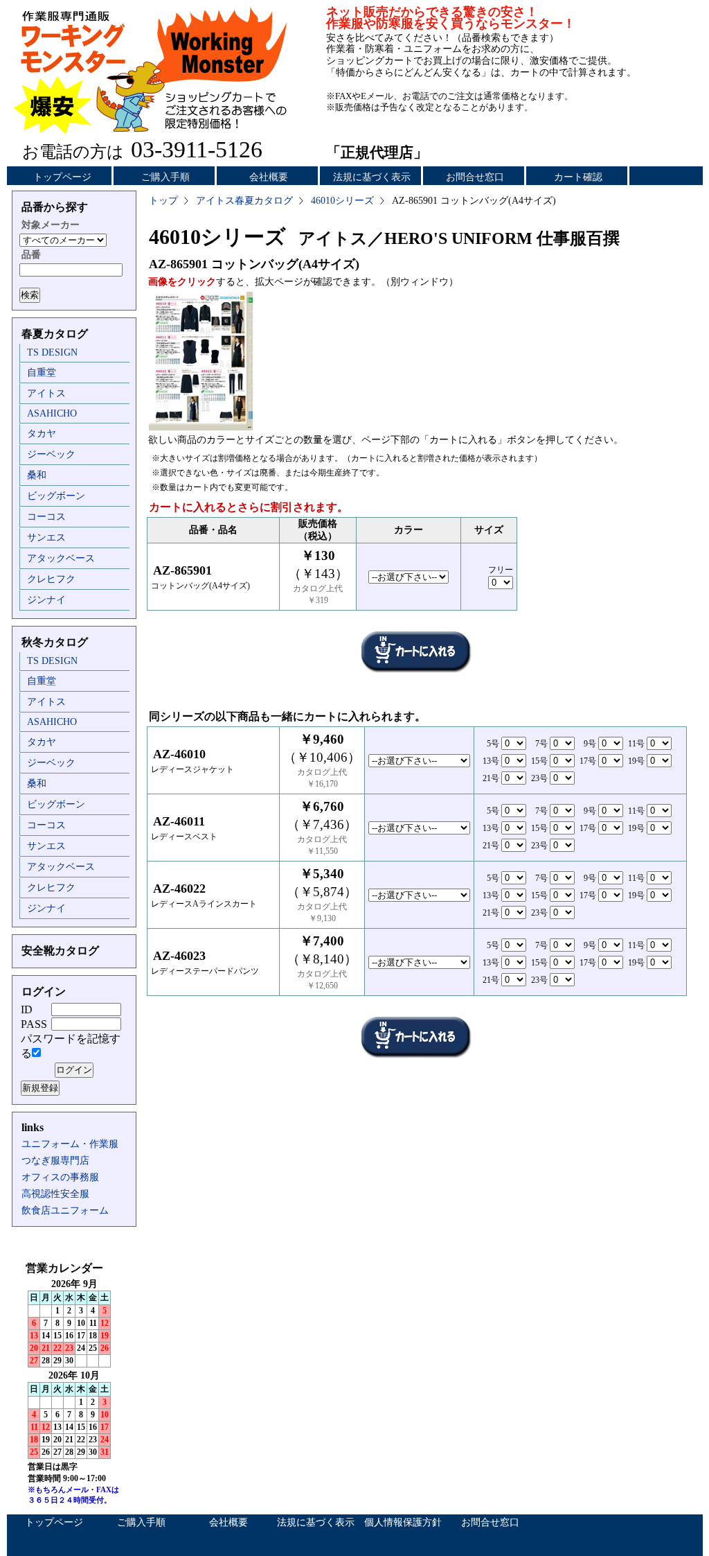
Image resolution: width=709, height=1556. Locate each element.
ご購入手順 (165, 177)
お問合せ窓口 (475, 177)
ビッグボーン (56, 496)
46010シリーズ (342, 200)
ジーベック (51, 454)
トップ (163, 200)
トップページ (62, 177)
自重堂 (41, 372)
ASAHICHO (52, 413)
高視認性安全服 (55, 1194)
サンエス (46, 537)
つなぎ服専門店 (55, 1160)
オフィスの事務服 (60, 1177)
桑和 (36, 475)
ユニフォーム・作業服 (69, 1144)
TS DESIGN (52, 352)
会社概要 (268, 177)
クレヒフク (51, 579)
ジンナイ (46, 600)
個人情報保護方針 (403, 1522)
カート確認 (578, 177)
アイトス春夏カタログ (244, 200)
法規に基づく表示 (372, 177)
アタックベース (61, 558)
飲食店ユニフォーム (65, 1210)
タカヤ (41, 433)
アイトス (46, 393)
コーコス (46, 517)
